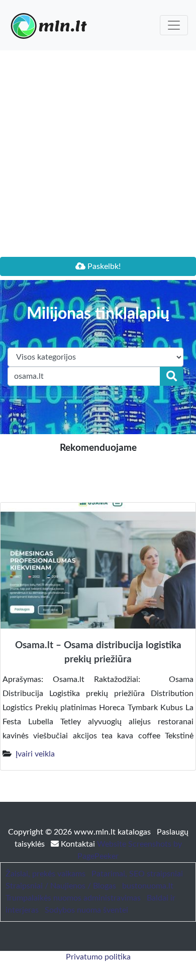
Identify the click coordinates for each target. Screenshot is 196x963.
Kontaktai (78, 844)
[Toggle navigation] (174, 25)
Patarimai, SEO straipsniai (137, 874)
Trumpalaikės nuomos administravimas (73, 898)
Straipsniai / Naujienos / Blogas (61, 886)
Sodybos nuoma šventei (86, 910)
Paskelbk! (103, 266)
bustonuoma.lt (147, 886)
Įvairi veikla (35, 754)
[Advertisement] (98, 153)
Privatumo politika (98, 957)
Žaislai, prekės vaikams (45, 874)
